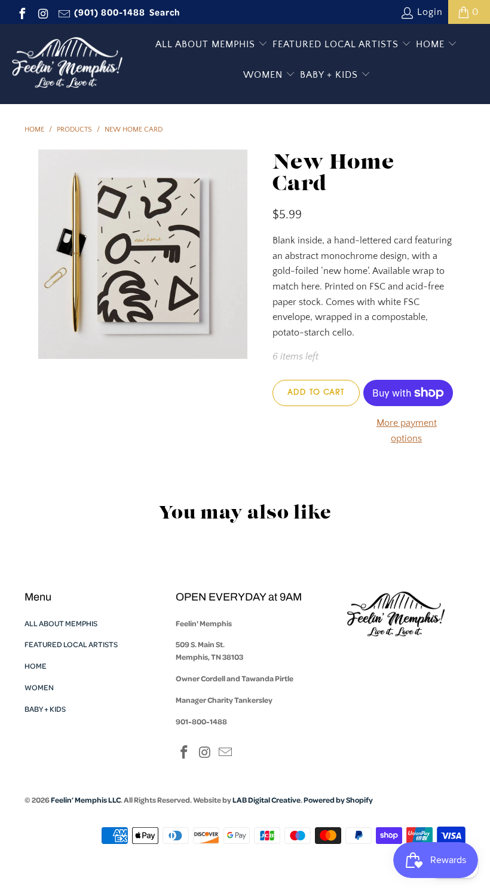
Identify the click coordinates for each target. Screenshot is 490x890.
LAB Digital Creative (266, 799)
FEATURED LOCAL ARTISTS (337, 44)
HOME (432, 44)
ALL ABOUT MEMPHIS (206, 44)
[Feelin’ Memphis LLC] (67, 64)
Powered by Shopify (338, 799)
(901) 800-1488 (109, 12)
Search (164, 12)
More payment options (406, 430)
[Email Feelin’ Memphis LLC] (63, 12)
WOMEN (264, 74)
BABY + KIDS (330, 74)
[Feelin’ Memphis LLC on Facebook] (21, 12)
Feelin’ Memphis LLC (86, 799)
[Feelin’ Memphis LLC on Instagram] (42, 12)
